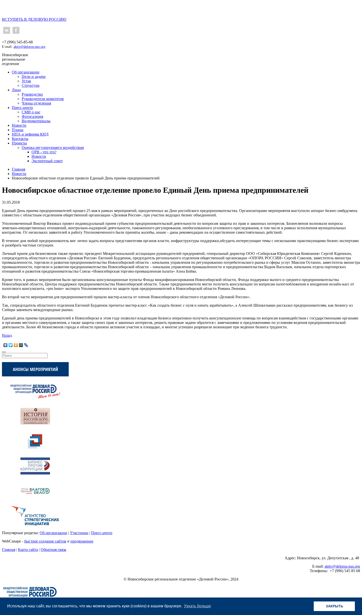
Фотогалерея (32, 116)
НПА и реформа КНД (30, 134)
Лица (16, 90)
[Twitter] (10, 345)
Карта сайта (28, 549)
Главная (8, 549)
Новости (19, 125)
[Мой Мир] (21, 345)
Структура (30, 85)
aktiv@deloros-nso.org (29, 47)
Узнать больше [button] (197, 606)
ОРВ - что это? (44, 152)
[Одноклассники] (15, 345)
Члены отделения (36, 103)
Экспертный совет (47, 161)
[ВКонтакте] (5, 345)
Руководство (32, 94)
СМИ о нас (31, 112)
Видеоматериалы (36, 121)
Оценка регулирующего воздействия (53, 147)
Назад (7, 335)
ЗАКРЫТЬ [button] (334, 606)
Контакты (20, 139)
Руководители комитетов (43, 99)
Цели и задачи (34, 76)
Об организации (25, 72)
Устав (26, 81)
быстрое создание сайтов (45, 541)
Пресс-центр (22, 107)
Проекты (19, 143)
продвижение (81, 541)
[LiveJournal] (26, 345)
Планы (17, 130)
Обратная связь (53, 549)
